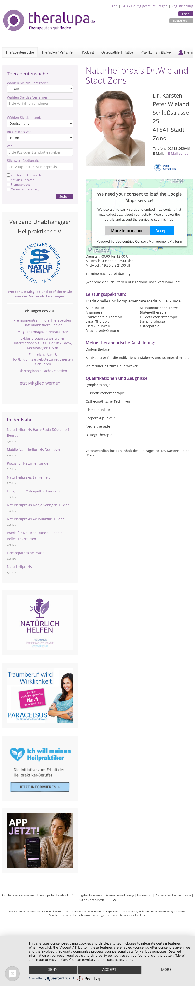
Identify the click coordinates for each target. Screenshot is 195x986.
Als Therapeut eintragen (18, 895)
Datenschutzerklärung (119, 895)
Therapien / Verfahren (57, 52)
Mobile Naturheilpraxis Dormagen (34, 449)
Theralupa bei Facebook (52, 895)
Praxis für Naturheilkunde (27, 463)
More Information (127, 230)
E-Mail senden (179, 153)
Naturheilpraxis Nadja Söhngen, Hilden (38, 505)
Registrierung (182, 6)
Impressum (144, 895)
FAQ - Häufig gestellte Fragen (145, 6)
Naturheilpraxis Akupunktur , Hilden (36, 519)
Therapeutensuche (19, 52)
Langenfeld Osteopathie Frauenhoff (35, 491)
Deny (52, 969)
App (114, 6)
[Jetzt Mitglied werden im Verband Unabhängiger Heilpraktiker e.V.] (40, 263)
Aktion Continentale (92, 900)
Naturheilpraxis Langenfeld (29, 477)
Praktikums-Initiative (156, 52)
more (166, 969)
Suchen (64, 196)
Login (185, 14)
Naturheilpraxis (19, 566)
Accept (162, 230)
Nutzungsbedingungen (87, 895)
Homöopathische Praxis (25, 552)
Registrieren (181, 21)
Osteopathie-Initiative (117, 52)
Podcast (88, 52)
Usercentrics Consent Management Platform (148, 241)
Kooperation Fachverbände (173, 895)
